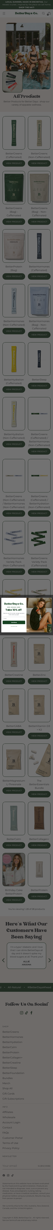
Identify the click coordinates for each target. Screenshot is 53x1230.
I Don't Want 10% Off (14, 626)
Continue (14, 622)
